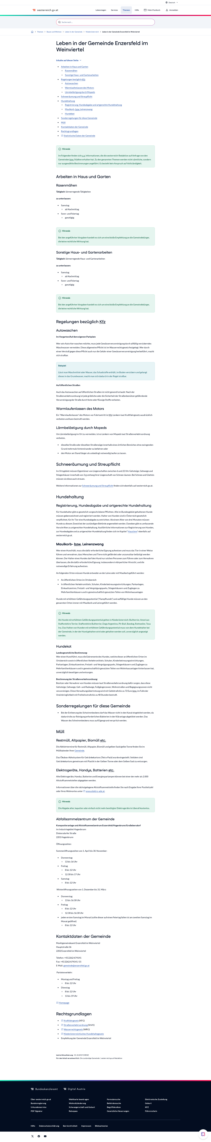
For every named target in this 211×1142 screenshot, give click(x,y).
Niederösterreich (92, 32)
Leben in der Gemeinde (73, 32)
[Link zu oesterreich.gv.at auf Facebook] (39, 1137)
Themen (40, 32)
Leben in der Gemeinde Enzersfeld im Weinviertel (121, 32)
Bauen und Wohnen (54, 32)
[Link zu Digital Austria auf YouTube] (45, 1137)
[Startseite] (32, 31)
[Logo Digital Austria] (76, 1089)
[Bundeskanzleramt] (44, 1089)
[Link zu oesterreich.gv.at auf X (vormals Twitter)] (32, 1137)
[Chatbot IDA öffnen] (203, 1134)
